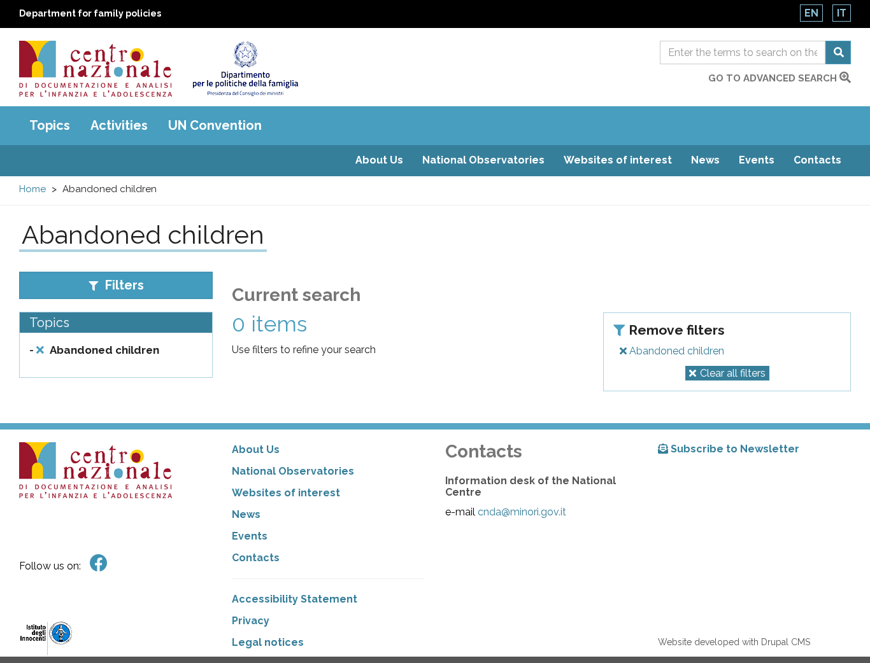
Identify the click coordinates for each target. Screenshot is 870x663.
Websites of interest (618, 160)
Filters (123, 285)
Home (32, 189)
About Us (379, 160)
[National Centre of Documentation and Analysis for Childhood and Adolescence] (95, 69)
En (811, 13)
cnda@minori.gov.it (522, 512)
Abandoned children (675, 351)
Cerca (838, 52)
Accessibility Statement (294, 599)
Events (756, 160)
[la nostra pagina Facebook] (98, 563)
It (841, 13)
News (705, 160)
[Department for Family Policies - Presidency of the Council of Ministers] (245, 69)
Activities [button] (119, 125)
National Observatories (483, 160)
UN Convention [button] (215, 125)
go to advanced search (773, 78)
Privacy (250, 621)
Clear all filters (733, 373)
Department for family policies (90, 13)
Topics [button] (49, 125)
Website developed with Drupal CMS (734, 642)
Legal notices (268, 642)
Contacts (817, 160)
